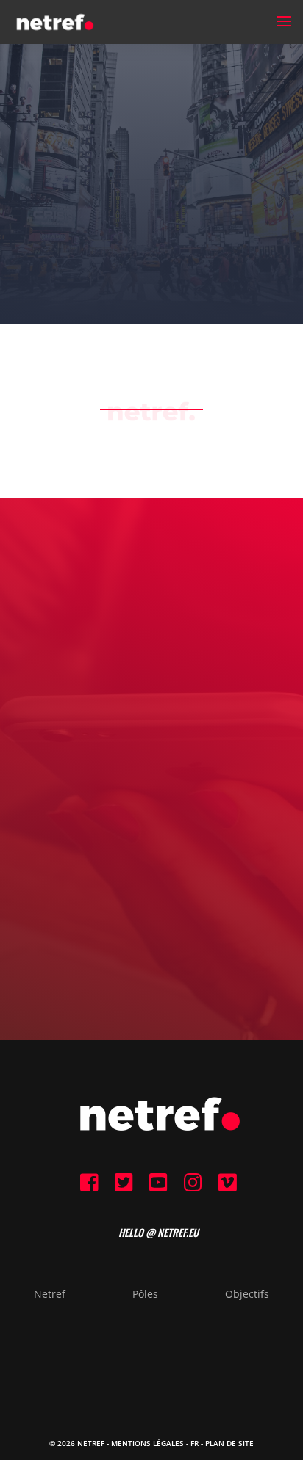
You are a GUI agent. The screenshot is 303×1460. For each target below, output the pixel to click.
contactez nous (151, 835)
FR (194, 1443)
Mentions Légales (147, 1443)
